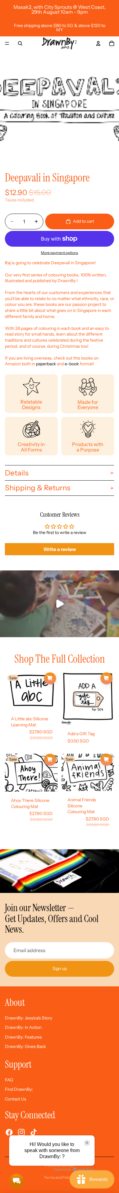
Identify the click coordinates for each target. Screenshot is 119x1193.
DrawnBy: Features (23, 1037)
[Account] (98, 43)
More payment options (59, 253)
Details (16, 472)
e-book (72, 364)
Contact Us (15, 1099)
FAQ (9, 1080)
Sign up (59, 968)
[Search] (20, 43)
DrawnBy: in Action (23, 1027)
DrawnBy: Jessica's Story (28, 1018)
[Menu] (7, 43)
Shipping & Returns (37, 487)
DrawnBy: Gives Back (25, 1046)
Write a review (59, 549)
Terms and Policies (59, 1177)
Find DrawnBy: (19, 1089)
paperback (46, 364)
